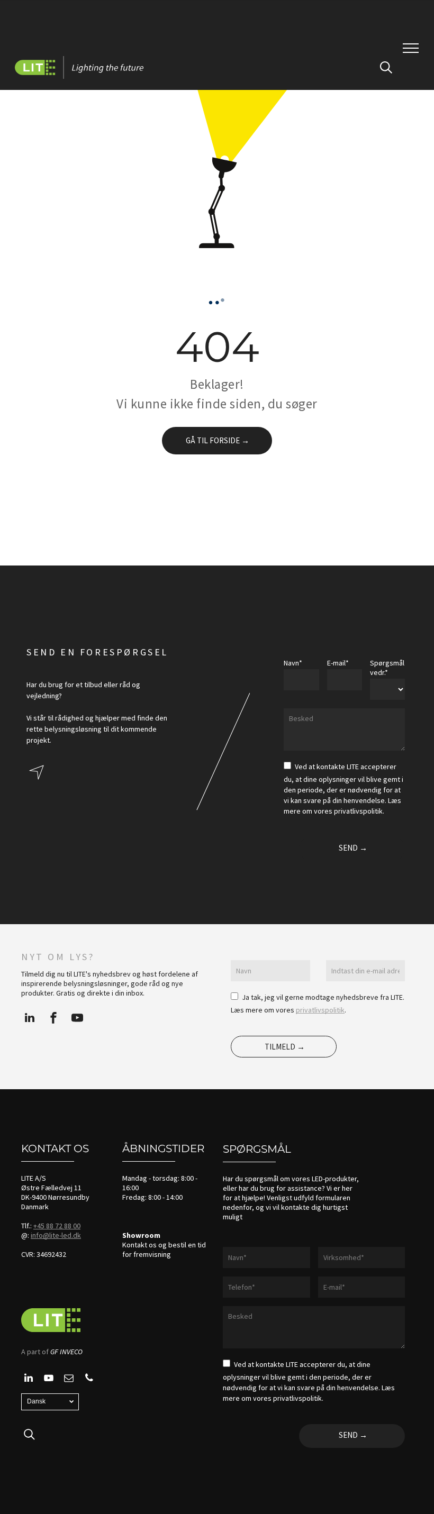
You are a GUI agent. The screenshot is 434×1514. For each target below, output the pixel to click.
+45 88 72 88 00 (56, 1225)
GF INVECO (66, 1351)
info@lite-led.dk (56, 1235)
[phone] (89, 1379)
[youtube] (77, 1019)
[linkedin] (29, 1019)
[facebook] (53, 1019)
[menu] (410, 48)
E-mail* (338, 663)
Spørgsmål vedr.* (387, 667)
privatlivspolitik (320, 1010)
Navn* (293, 663)
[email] (68, 1379)
